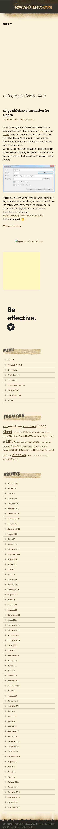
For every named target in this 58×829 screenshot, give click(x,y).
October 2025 (13, 524)
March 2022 (12, 610)
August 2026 (12, 483)
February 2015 (13, 655)
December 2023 (14, 589)
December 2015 (14, 640)
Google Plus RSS (25, 436)
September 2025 (14, 529)
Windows (19, 454)
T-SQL (44, 446)
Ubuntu (15, 450)
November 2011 (14, 746)
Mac (17, 442)
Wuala (15, 459)
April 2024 (11, 574)
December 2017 (14, 630)
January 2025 (13, 544)
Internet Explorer (42, 436)
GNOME (14, 436)
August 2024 (12, 559)
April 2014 (11, 670)
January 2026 (13, 509)
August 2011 (12, 762)
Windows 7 (29, 455)
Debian (27, 432)
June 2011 (12, 772)
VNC (10, 455)
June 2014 (12, 665)
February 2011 (13, 782)
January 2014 (13, 681)
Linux (11, 441)
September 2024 (14, 554)
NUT (30, 442)
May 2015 (11, 650)
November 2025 (14, 519)
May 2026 (11, 493)
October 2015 (13, 645)
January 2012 (13, 736)
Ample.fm (11, 360)
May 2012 (11, 721)
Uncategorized (27, 450)
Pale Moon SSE (13, 390)
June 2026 (12, 488)
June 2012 (12, 716)
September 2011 (14, 756)
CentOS (33, 426)
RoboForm (32, 447)
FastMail (47, 432)
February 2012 (13, 731)
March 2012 (12, 726)
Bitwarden (26, 427)
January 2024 (13, 584)
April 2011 (11, 777)
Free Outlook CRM (14, 395)
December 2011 (14, 741)
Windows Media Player (41, 455)
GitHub (10, 400)
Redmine (26, 447)
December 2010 (14, 792)
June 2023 (12, 600)
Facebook (41, 432)
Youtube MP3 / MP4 (15, 365)
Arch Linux (15, 426)
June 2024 (12, 564)
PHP (4, 447)
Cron (21, 432)
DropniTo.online (14, 375)
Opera (31, 119)
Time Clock (12, 380)
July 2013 (11, 691)
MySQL (21, 442)
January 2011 (13, 787)
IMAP (34, 436)
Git (10, 436)
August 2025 (12, 534)
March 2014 (12, 676)
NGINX (26, 442)
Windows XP (8, 459)
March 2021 (12, 620)
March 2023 (12, 605)
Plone (8, 447)
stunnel (38, 447)
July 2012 (11, 711)
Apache (5, 427)
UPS (35, 450)
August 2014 (12, 660)
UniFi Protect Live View (16, 385)
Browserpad (12, 370)
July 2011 (11, 767)
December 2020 (14, 625)
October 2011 (13, 751)
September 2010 (14, 807)
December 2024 (14, 549)
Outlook (42, 442)
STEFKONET (29, 827)
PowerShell (16, 446)
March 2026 (12, 498)
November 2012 (14, 706)
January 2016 (13, 635)
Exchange (34, 432)
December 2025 (14, 514)
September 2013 (14, 686)
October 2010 (13, 802)
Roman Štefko (18, 823)
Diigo (24, 119)
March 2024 (12, 579)
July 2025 (11, 539)
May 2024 (11, 569)
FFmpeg (5, 436)
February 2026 (13, 503)
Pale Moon (48, 442)
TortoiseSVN (7, 450)
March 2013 (12, 696)
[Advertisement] (29, 58)
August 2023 (12, 595)
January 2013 (13, 701)
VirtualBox (43, 449)
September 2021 (14, 615)
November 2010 (14, 797)
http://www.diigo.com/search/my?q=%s (23, 215)
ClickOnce (16, 432)
